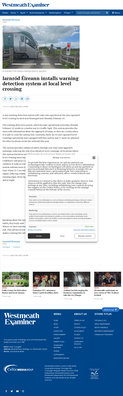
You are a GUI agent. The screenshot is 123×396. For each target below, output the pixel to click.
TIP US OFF (78, 347)
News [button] (13, 12)
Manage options (85, 236)
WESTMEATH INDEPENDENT (104, 331)
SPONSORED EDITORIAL (58, 346)
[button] (94, 157)
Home (5, 12)
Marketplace (55, 12)
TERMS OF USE (79, 320)
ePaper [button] (67, 12)
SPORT (56, 327)
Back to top (109, 309)
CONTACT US (78, 338)
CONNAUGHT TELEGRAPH (104, 334)
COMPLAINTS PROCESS (78, 343)
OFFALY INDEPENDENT (102, 324)
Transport (16, 247)
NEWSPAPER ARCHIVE (61, 358)
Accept (39, 236)
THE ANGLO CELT (101, 320)
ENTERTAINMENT (60, 334)
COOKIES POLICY (80, 327)
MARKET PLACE (59, 342)
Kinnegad (6, 247)
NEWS (56, 324)
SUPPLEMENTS (59, 354)
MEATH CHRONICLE (101, 327)
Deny (62, 236)
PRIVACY (77, 324)
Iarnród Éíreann (11, 19)
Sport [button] (23, 12)
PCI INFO (77, 334)
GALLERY (57, 338)
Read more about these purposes (84, 230)
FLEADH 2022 (58, 331)
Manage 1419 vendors (35, 230)
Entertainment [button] (37, 12)
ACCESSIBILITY (79, 331)
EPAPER (56, 351)
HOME (56, 320)
